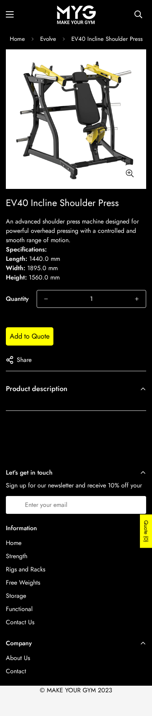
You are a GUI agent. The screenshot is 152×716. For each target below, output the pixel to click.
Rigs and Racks (25, 569)
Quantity (17, 298)
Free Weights (23, 582)
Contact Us (20, 622)
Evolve (48, 39)
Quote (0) (146, 531)
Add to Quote (29, 336)
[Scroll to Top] (138, 675)
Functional (19, 608)
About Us (18, 657)
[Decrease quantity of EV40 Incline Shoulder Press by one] (46, 298)
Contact (16, 671)
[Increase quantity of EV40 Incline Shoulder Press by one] (137, 298)
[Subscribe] (137, 505)
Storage (16, 595)
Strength (16, 556)
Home (17, 39)
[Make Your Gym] (76, 14)
